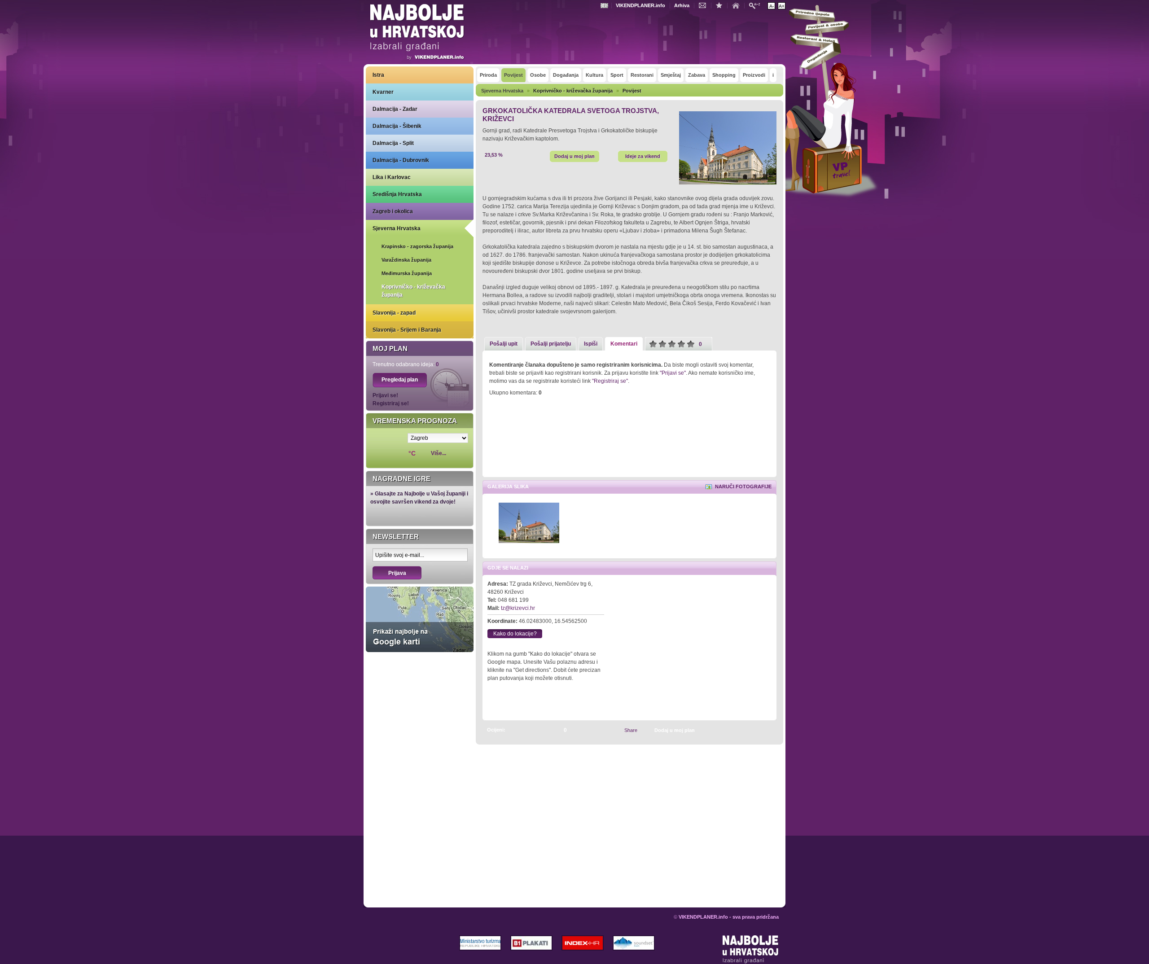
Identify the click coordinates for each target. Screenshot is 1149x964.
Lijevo (489, 523)
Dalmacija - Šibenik (397, 126)
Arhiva (681, 5)
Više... (438, 453)
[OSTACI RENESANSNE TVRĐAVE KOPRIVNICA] (759, 730)
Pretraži (757, 5)
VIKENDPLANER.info (640, 5)
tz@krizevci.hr (518, 608)
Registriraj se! (391, 403)
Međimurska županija (407, 273)
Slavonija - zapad (394, 313)
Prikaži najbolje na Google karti (420, 619)
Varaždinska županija (406, 260)
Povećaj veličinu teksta (781, 5)
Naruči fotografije (743, 486)
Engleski (605, 5)
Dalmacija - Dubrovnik (401, 160)
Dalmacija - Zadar (395, 109)
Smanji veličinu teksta (771, 5)
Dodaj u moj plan (574, 156)
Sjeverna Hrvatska (397, 228)
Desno (765, 523)
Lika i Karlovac (392, 177)
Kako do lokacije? (515, 634)
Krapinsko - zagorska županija (417, 246)
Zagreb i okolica (393, 211)
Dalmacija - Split (393, 143)
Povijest (632, 90)
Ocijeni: (496, 729)
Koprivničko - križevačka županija (413, 291)
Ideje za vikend (642, 156)
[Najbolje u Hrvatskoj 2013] (751, 949)
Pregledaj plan (400, 380)
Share (630, 730)
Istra (378, 75)
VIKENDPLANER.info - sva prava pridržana (729, 917)
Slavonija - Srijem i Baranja (407, 330)
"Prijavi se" (673, 373)
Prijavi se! (385, 395)
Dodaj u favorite (721, 5)
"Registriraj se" (610, 381)
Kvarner (383, 92)
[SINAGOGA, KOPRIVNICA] (769, 730)
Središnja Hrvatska (397, 194)
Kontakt (704, 5)
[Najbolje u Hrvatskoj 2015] (417, 33)
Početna (738, 5)
